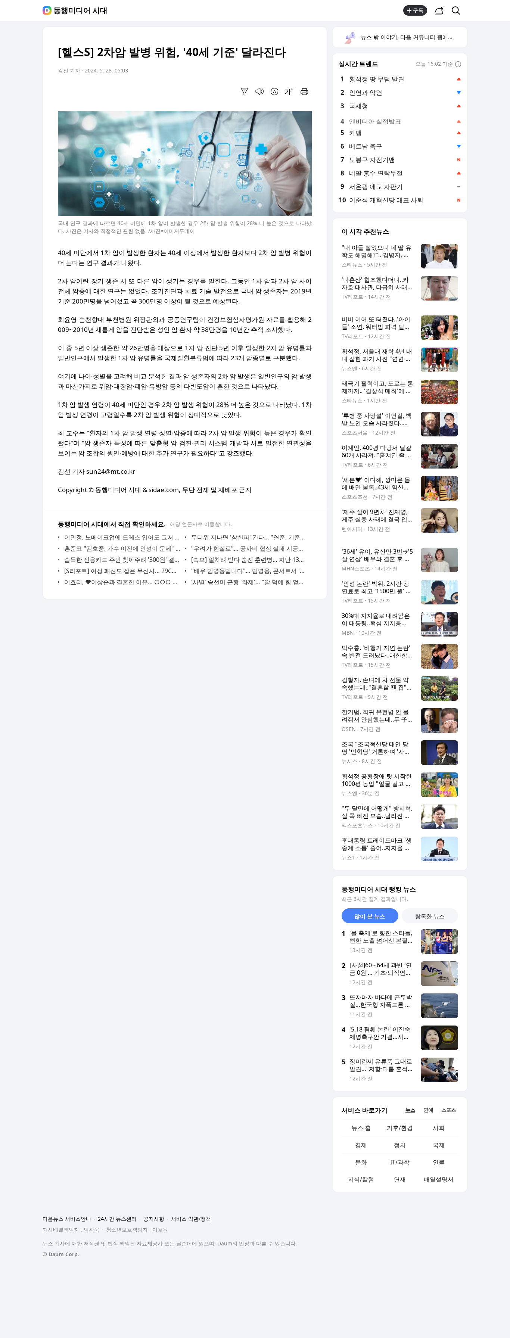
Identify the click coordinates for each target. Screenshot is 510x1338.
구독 (418, 10)
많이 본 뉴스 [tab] (369, 916)
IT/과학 (400, 1162)
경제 (361, 1145)
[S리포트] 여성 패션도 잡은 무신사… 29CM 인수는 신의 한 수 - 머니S (122, 571)
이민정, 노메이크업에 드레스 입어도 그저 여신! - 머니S (122, 537)
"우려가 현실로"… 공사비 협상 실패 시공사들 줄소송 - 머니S (249, 548)
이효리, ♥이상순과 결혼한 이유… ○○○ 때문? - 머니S (122, 582)
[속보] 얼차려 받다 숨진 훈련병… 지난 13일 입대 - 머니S (249, 560)
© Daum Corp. (61, 1254)
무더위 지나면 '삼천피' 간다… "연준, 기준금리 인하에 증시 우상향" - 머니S (249, 537)
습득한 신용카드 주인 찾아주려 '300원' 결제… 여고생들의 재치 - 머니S (122, 560)
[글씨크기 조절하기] (289, 91)
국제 (439, 1145)
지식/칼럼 (361, 1179)
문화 (361, 1162)
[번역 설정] (274, 91)
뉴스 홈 (361, 1128)
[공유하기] (439, 10)
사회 (439, 1128)
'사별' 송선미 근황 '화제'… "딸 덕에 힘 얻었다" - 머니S (249, 582)
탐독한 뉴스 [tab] (430, 916)
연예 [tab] (428, 1109)
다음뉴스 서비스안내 (67, 1218)
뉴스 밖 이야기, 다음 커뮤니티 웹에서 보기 (413, 37)
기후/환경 (400, 1128)
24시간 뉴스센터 (117, 1218)
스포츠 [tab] (448, 1109)
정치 (400, 1145)
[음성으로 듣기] (259, 91)
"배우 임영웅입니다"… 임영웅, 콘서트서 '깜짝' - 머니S (249, 571)
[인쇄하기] (304, 91)
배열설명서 (439, 1179)
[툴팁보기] (458, 64)
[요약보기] (244, 91)
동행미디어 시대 (80, 10)
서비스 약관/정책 (191, 1218)
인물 (439, 1162)
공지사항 (153, 1218)
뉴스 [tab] (410, 1109)
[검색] (458, 10)
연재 (400, 1179)
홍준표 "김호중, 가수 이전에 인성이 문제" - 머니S (122, 548)
